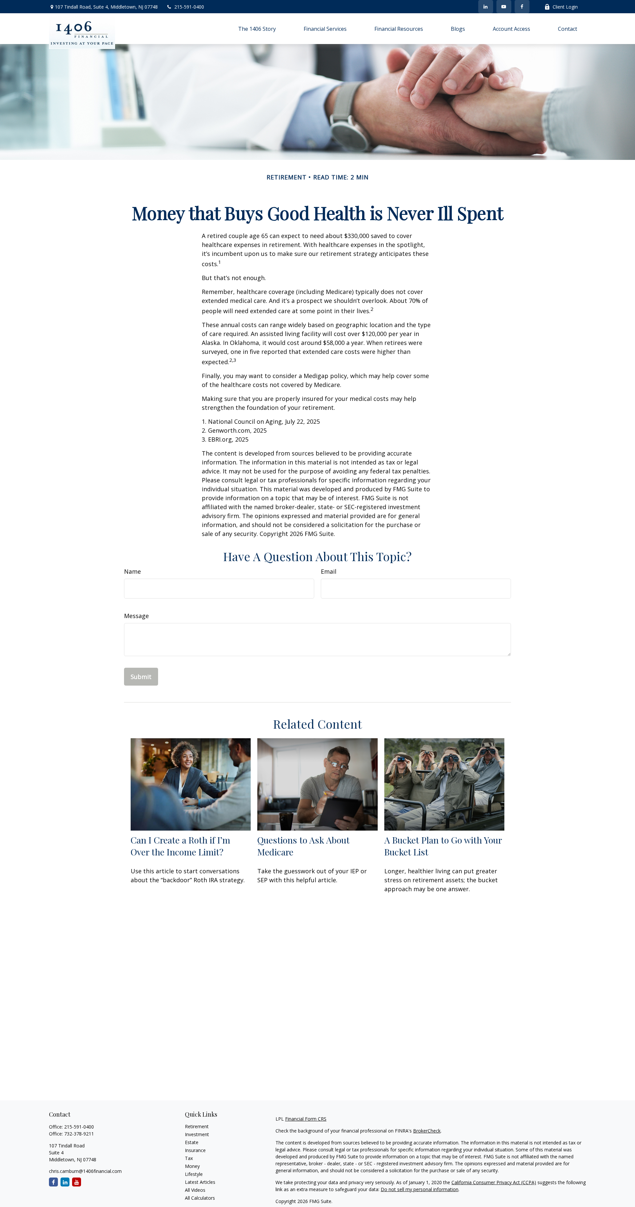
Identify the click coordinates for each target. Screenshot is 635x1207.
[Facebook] (522, 6)
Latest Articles (200, 1182)
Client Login (565, 7)
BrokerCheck (427, 1131)
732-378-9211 (79, 1134)
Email (328, 571)
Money (192, 1166)
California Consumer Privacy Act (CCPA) (493, 1182)
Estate (191, 1142)
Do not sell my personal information (419, 1189)
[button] (257, 29)
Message (136, 616)
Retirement (197, 1126)
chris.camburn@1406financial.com (85, 1171)
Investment (197, 1134)
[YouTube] (503, 6)
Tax (189, 1158)
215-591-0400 (189, 7)
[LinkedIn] (485, 6)
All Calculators (200, 1198)
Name (132, 571)
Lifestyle (194, 1174)
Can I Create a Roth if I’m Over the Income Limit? (180, 846)
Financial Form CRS (305, 1119)
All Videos (195, 1190)
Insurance (195, 1150)
